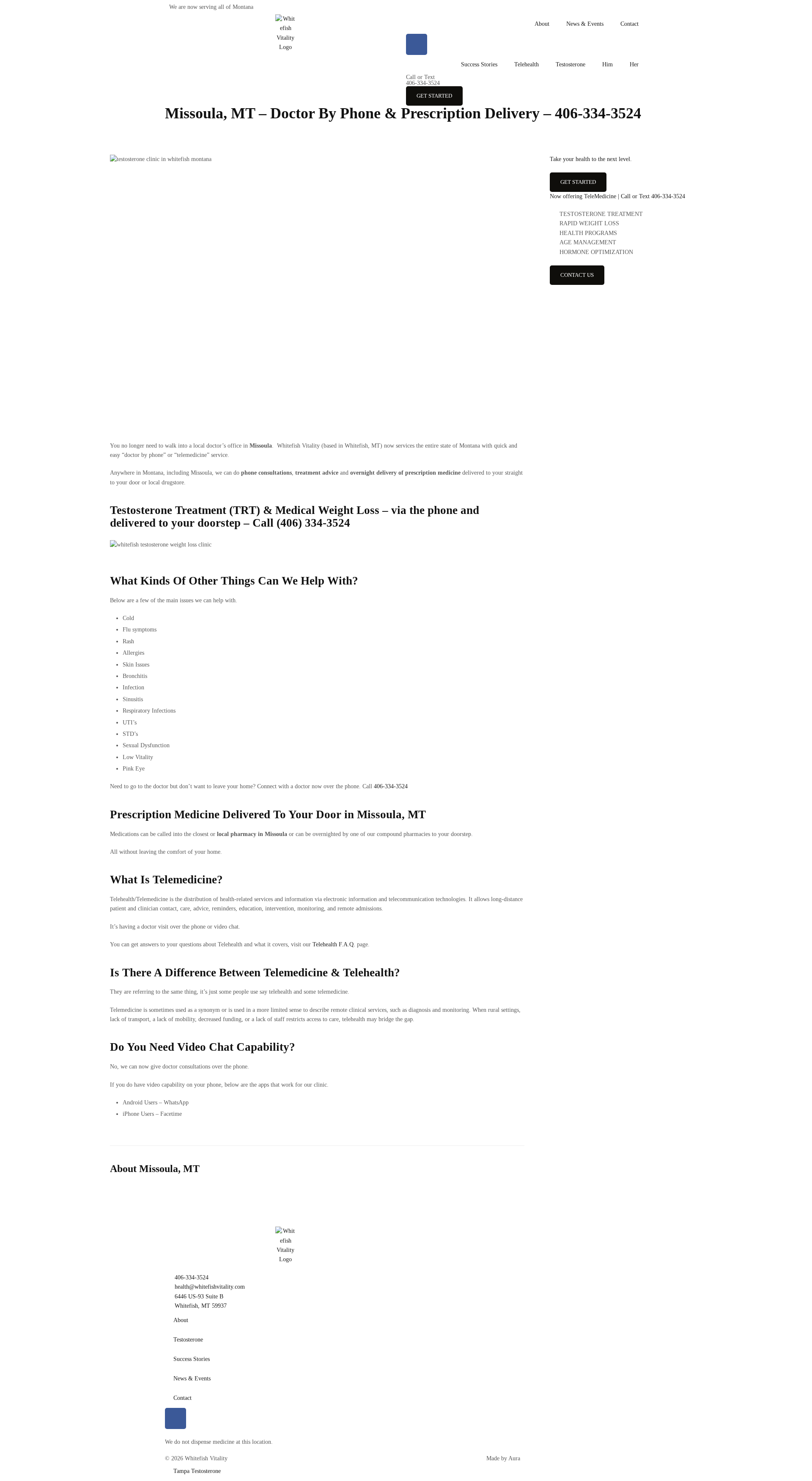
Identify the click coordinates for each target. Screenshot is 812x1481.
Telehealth (526, 64)
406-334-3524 (423, 80)
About (542, 24)
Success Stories (479, 64)
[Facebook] (416, 44)
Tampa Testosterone (197, 1471)
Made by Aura (503, 1458)
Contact (629, 24)
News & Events (585, 24)
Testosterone (570, 64)
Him (607, 64)
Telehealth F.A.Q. (334, 944)
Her (634, 64)
